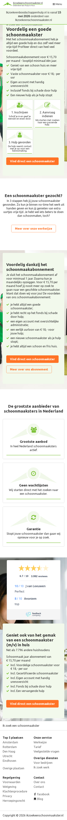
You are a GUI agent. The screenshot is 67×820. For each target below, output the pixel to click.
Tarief (37, 747)
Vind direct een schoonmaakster (32, 161)
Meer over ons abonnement (29, 369)
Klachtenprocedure (15, 791)
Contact (39, 786)
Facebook (42, 794)
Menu (58, 4)
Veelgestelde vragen (46, 751)
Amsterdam (10, 742)
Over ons (39, 782)
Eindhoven (9, 760)
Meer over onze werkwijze (33, 228)
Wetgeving (9, 786)
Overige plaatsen (13, 768)
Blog (39, 798)
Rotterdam (10, 747)
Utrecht (7, 756)
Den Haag (9, 751)
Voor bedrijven (43, 762)
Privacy (7, 796)
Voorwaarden (11, 782)
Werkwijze (40, 742)
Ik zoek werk (41, 767)
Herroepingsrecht (14, 800)
